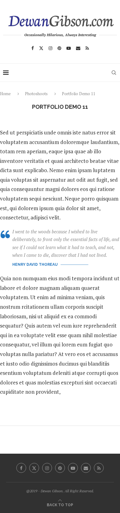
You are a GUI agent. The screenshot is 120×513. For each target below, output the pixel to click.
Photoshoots (36, 93)
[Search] (114, 73)
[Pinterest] (59, 48)
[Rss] (87, 48)
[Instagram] (50, 48)
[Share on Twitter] (60, 416)
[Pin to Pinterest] (67, 416)
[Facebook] (32, 48)
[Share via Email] (74, 416)
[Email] (78, 48)
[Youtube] (68, 48)
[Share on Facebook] (54, 416)
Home (6, 93)
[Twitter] (41, 48)
